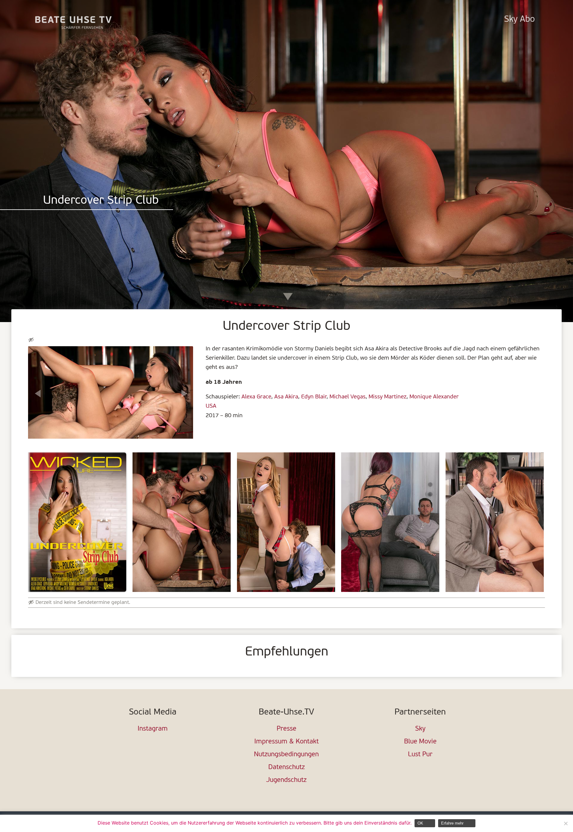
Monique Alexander (434, 397)
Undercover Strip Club (101, 201)
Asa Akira (286, 397)
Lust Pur (420, 754)
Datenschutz (286, 767)
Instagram (153, 729)
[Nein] (566, 823)
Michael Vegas (347, 397)
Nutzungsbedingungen (286, 754)
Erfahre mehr (452, 823)
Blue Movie (420, 742)
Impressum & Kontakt (286, 742)
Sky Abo (519, 19)
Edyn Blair (313, 397)
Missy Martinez (387, 397)
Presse (286, 729)
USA (211, 406)
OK (420, 823)
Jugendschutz (286, 780)
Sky (420, 729)
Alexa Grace (256, 397)
